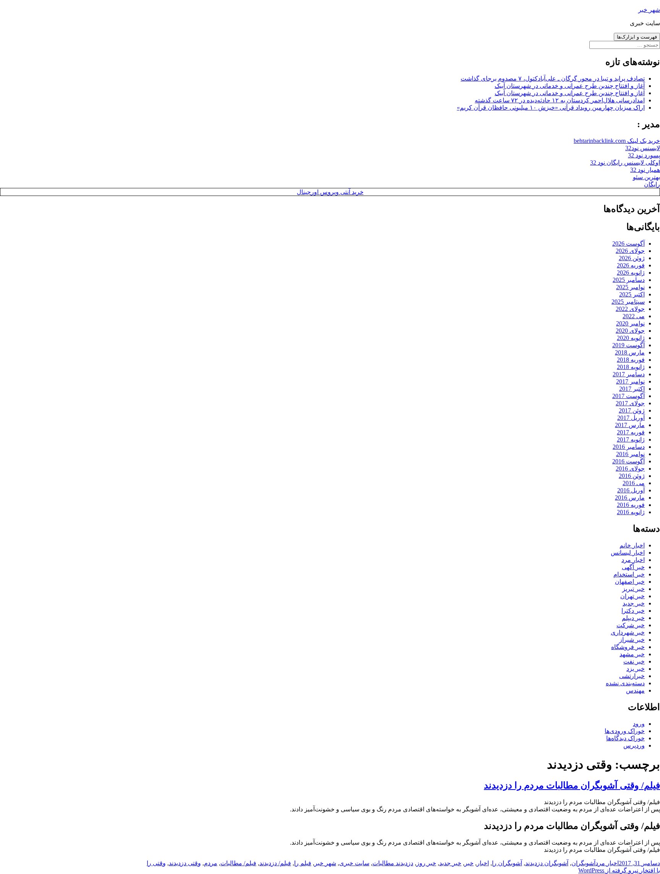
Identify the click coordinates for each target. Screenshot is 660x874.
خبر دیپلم (633, 618)
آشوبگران (583, 863)
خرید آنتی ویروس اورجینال (330, 192)
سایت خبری (354, 863)
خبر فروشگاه (628, 647)
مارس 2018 (630, 352)
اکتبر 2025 (632, 294)
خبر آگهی (633, 567)
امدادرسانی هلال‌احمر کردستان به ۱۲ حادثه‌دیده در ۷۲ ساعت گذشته (560, 100)
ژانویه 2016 (631, 512)
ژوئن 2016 (632, 476)
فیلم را (302, 863)
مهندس (635, 690)
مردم (210, 863)
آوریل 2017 (631, 417)
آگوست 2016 (628, 461)
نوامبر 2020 (630, 323)
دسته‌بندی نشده (625, 683)
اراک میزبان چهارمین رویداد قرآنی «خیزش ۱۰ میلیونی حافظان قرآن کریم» (551, 107)
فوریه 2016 (631, 505)
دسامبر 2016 (629, 446)
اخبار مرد (633, 560)
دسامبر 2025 (629, 280)
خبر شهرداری (628, 632)
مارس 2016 (630, 497)
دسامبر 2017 (629, 374)
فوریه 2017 (631, 432)
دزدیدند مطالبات (392, 863)
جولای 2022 (630, 309)
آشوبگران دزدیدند (546, 863)
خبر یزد (635, 668)
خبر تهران (632, 596)
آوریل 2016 (631, 490)
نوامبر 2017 (630, 381)
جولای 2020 (630, 330)
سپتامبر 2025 (628, 301)
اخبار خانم (632, 545)
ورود (639, 723)
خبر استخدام (629, 574)
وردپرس (634, 745)
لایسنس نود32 (642, 148)
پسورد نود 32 (644, 155)
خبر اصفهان (630, 581)
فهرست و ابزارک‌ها (637, 37)
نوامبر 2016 (630, 454)
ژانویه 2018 (631, 367)
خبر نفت (634, 661)
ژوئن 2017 (632, 410)
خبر (469, 863)
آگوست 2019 (628, 345)
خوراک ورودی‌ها (625, 731)
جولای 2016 (630, 468)
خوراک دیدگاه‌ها (625, 738)
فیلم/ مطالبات (238, 863)
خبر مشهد (632, 654)
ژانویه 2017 (631, 439)
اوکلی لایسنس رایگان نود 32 (625, 162)
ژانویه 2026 (631, 272)
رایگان (652, 184)
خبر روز (426, 863)
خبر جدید (634, 603)
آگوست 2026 (628, 243)
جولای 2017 (630, 403)
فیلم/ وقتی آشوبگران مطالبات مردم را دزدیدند (572, 785)
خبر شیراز (632, 639)
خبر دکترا (633, 610)
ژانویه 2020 (631, 338)
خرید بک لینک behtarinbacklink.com (617, 141)
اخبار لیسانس (628, 552)
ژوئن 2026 (632, 258)
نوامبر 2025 (630, 287)
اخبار (483, 863)
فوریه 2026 (631, 265)
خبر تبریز (633, 589)
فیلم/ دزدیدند (275, 863)
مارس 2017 (630, 425)
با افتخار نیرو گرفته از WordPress (619, 870)
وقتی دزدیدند (185, 863)
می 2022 (634, 316)
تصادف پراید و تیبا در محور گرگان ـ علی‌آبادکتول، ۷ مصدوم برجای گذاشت (553, 78)
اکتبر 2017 (632, 388)
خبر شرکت (630, 625)
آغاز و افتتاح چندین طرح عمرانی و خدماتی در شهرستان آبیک (570, 86)
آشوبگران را (507, 863)
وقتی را (156, 863)
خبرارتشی (632, 676)
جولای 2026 (630, 251)
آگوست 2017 (628, 396)
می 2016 (634, 483)
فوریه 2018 (631, 359)
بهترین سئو (646, 177)
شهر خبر (649, 9)
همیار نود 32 (645, 170)
